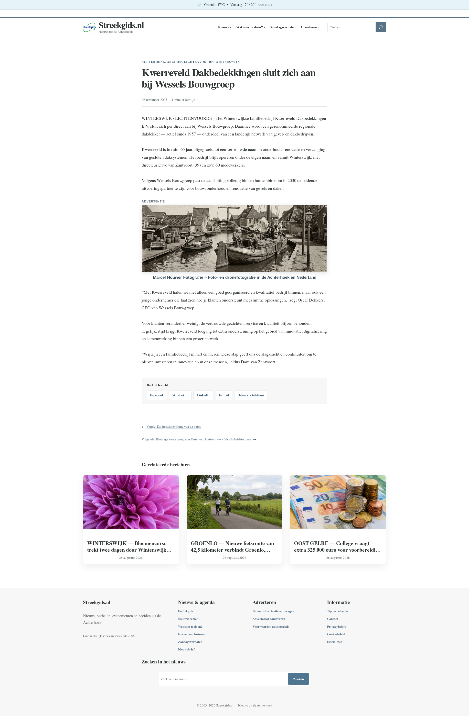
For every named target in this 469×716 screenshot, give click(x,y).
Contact (332, 618)
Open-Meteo (265, 4)
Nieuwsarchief (188, 618)
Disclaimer (334, 641)
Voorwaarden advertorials (271, 626)
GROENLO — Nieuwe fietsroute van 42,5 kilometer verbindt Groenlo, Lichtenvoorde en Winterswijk (232, 546)
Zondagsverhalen (190, 641)
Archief (174, 62)
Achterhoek (153, 62)
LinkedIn (204, 395)
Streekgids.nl (121, 24)
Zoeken (298, 679)
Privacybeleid (336, 626)
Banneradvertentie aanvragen (273, 611)
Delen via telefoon (250, 395)
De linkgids (185, 611)
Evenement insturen (191, 634)
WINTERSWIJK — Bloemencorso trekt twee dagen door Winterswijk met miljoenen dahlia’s (127, 546)
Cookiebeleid (336, 634)
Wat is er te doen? (190, 626)
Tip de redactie (337, 611)
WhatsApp (180, 395)
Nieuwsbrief (186, 649)
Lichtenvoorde (198, 62)
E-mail (224, 395)
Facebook (157, 395)
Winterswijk (227, 62)
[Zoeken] (381, 27)
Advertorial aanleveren (269, 618)
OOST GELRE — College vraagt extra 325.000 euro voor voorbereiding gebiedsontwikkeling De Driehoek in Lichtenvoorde (337, 546)
